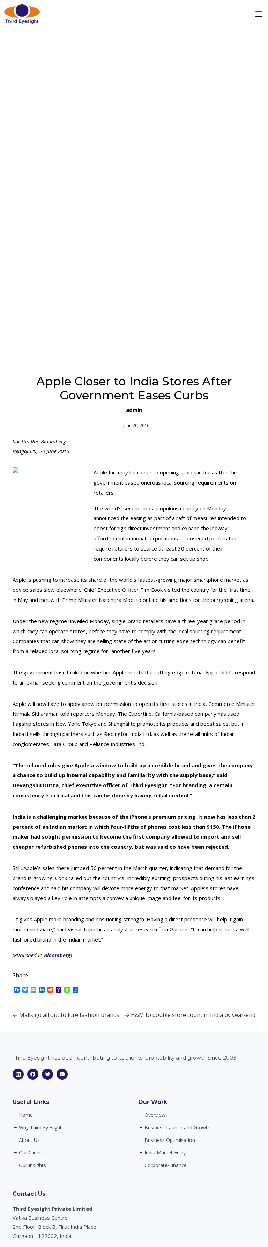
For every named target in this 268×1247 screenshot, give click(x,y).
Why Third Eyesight (40, 1127)
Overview (154, 1115)
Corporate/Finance (165, 1165)
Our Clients (31, 1152)
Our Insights (32, 1165)
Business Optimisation (169, 1140)
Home (26, 1115)
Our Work (152, 1102)
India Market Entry (165, 1152)
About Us (29, 1140)
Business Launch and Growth (177, 1127)
